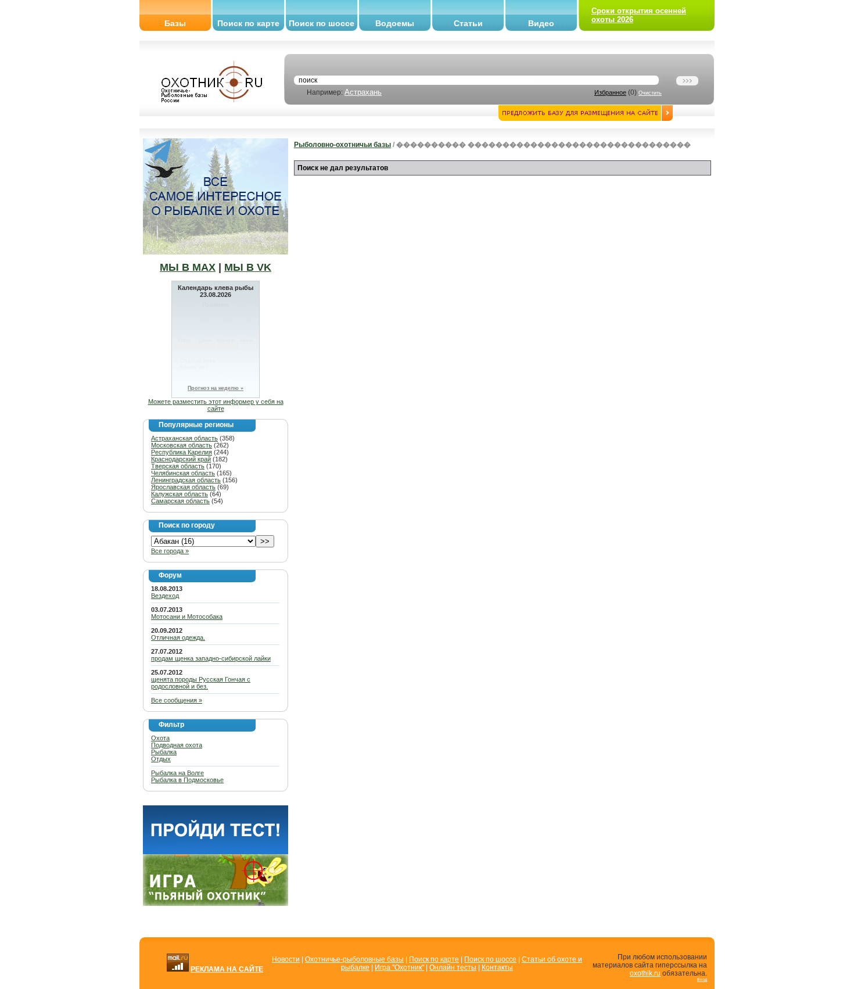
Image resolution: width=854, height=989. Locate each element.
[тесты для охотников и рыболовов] (215, 851)
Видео (541, 23)
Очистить (650, 93)
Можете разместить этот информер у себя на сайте (216, 405)
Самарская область (180, 500)
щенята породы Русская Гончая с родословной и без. (200, 683)
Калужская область (179, 493)
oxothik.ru (645, 973)
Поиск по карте (248, 23)
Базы (175, 23)
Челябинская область (183, 473)
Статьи (468, 23)
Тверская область (177, 466)
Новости (286, 959)
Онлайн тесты (452, 967)
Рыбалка (164, 751)
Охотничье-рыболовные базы (354, 959)
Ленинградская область (186, 479)
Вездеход (165, 595)
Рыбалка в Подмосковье (187, 779)
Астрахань (363, 92)
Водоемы (394, 23)
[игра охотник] (215, 903)
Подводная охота (176, 744)
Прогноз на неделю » (215, 388)
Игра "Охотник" (399, 967)
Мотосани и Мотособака (187, 616)
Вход (702, 979)
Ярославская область (183, 486)
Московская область (181, 445)
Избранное (610, 92)
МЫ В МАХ (188, 267)
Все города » (170, 550)
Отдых (161, 758)
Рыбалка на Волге (177, 772)
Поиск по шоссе (321, 23)
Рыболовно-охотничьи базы (342, 145)
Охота (160, 737)
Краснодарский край (181, 459)
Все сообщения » (176, 700)
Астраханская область (184, 438)
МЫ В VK (247, 267)
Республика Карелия (181, 452)
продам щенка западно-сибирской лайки (211, 658)
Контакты (497, 967)
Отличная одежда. (178, 637)
